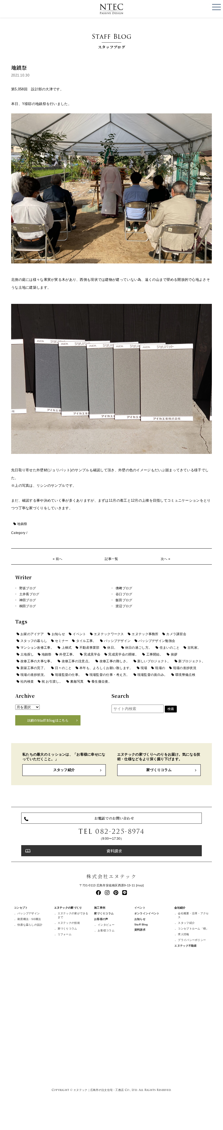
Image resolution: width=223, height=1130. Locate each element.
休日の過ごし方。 (138, 648)
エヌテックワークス (109, 634)
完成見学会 (92, 654)
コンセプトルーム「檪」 (193, 928)
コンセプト (21, 907)
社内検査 (27, 681)
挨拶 (174, 654)
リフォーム (65, 934)
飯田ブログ (124, 600)
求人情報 (183, 934)
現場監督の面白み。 (152, 675)
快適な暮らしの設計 (30, 924)
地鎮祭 (22, 524)
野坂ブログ (27, 588)
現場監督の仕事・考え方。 (109, 675)
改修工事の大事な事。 (37, 661)
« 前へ (57, 559)
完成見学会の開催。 (123, 654)
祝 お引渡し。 (52, 681)
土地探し (27, 654)
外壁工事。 (67, 654)
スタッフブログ (111, 40)
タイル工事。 (86, 641)
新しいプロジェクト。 (154, 661)
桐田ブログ (27, 606)
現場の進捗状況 (184, 668)
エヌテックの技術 (69, 922)
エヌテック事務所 (145, 634)
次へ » (165, 559)
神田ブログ (27, 600)
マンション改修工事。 (37, 648)
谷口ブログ (124, 594)
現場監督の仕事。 (68, 675)
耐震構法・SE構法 (29, 919)
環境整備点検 (185, 675)
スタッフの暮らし (33, 641)
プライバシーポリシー (192, 939)
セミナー (61, 641)
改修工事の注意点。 (77, 661)
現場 (144, 668)
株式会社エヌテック (111, 876)
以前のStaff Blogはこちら (48, 720)
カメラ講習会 (176, 634)
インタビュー (106, 924)
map (140, 885)
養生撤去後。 (101, 681)
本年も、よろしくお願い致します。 (106, 668)
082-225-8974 (120, 831)
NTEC (111, 9)
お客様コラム (106, 930)
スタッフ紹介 (64, 770)
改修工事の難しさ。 (115, 661)
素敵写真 (76, 681)
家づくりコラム (159, 770)
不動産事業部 (89, 648)
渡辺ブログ (124, 606)
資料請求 (114, 851)
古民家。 (194, 648)
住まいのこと (170, 648)
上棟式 (67, 648)
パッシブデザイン (117, 641)
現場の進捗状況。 (33, 675)
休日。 (112, 648)
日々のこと (63, 668)
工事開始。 (154, 654)
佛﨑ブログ (124, 588)
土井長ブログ (29, 594)
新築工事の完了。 (33, 668)
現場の (160, 668)
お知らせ (58, 634)
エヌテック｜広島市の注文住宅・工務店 (98, 1090)
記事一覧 (111, 559)
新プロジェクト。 (191, 661)
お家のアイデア (32, 634)
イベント (79, 634)
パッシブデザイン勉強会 (156, 641)
